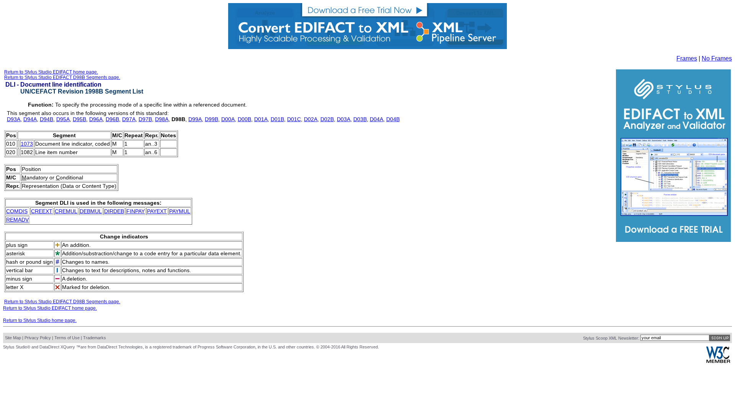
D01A (261, 119)
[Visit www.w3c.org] (718, 361)
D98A (161, 119)
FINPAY (135, 211)
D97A (129, 119)
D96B (112, 119)
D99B (211, 119)
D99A (195, 119)
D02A (310, 119)
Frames (686, 58)
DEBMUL (91, 211)
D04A (376, 119)
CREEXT (41, 211)
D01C (294, 119)
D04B (393, 119)
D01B (277, 119)
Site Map (13, 337)
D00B (244, 119)
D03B (360, 119)
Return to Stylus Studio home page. (40, 320)
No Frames (717, 58)
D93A (13, 119)
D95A (63, 119)
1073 (27, 144)
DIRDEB (114, 211)
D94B (46, 119)
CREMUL (66, 211)
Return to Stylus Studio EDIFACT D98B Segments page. (62, 77)
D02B (327, 119)
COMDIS (17, 211)
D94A (30, 119)
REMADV (17, 220)
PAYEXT (157, 211)
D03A (343, 119)
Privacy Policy (37, 337)
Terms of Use (67, 337)
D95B (79, 119)
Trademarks (94, 337)
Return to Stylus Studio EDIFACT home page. (51, 72)
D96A (96, 119)
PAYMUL (179, 211)
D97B (145, 119)
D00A (228, 119)
